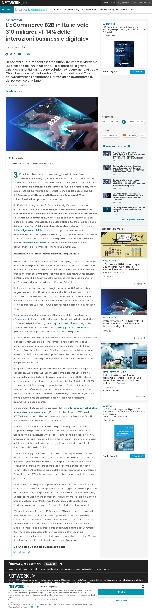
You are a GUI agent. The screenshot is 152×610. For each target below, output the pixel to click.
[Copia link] (24, 54)
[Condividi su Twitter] (15, 54)
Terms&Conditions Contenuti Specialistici (77, 569)
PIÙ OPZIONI (121, 600)
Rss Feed (33, 569)
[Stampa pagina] (28, 54)
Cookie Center (103, 569)
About (11, 569)
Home (8, 47)
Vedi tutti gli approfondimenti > (133, 220)
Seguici (49, 564)
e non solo (40, 412)
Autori (18, 569)
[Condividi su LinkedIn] (11, 54)
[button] (7, 9)
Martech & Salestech (125, 9)
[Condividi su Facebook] (7, 54)
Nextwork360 (14, 580)
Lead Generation (88, 9)
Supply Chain (20, 47)
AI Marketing (73, 9)
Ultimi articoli (60, 9)
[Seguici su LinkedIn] (61, 564)
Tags (25, 569)
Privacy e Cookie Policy (48, 569)
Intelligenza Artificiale (30, 230)
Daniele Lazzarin (14, 91)
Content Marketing (106, 9)
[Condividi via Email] (19, 54)
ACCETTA (121, 591)
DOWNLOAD (137, 71)
